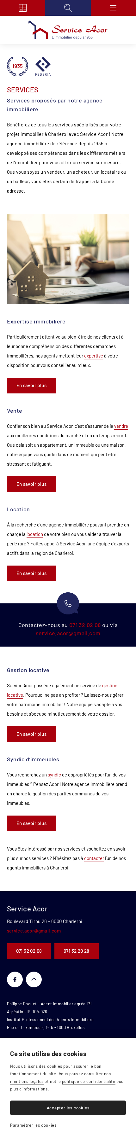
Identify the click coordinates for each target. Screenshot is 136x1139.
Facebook (15, 979)
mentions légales (27, 1081)
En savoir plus (31, 385)
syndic (54, 774)
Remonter (34, 979)
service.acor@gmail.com (68, 633)
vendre (121, 426)
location (35, 534)
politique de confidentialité (88, 1081)
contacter (94, 858)
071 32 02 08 (85, 624)
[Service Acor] (68, 29)
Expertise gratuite (22, 8)
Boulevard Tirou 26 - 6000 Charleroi (45, 921)
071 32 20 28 (77, 951)
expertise (93, 355)
